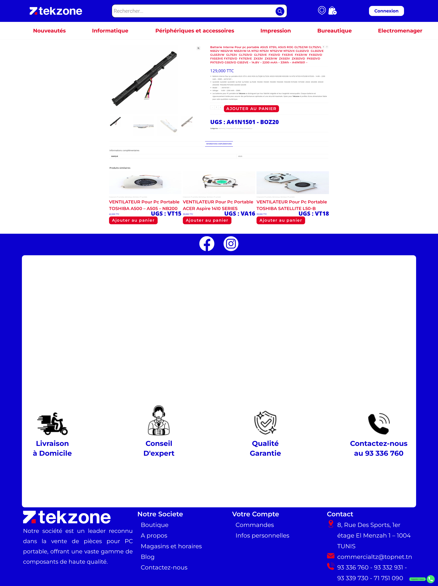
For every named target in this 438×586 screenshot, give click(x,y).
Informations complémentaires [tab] (219, 144)
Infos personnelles (262, 535)
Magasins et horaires (171, 546)
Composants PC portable (234, 128)
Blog (148, 556)
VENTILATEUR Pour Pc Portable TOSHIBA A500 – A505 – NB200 (144, 205)
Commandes (255, 524)
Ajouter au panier (251, 108)
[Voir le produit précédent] (323, 46)
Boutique (154, 524)
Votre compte (255, 514)
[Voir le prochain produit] (326, 46)
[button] (198, 48)
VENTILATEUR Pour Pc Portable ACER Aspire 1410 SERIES (218, 205)
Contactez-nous (164, 567)
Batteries (222, 128)
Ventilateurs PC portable (140, 197)
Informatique (247, 128)
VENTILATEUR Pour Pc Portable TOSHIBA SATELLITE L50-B (292, 205)
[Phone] (431, 579)
